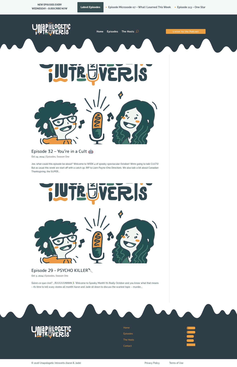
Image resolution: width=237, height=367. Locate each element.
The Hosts (128, 31)
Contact (127, 346)
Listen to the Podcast (186, 31)
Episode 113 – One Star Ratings (184, 7)
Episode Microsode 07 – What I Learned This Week (127, 7)
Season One (63, 156)
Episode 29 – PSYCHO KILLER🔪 (62, 270)
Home (100, 31)
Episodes (112, 31)
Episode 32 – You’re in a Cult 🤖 (62, 151)
